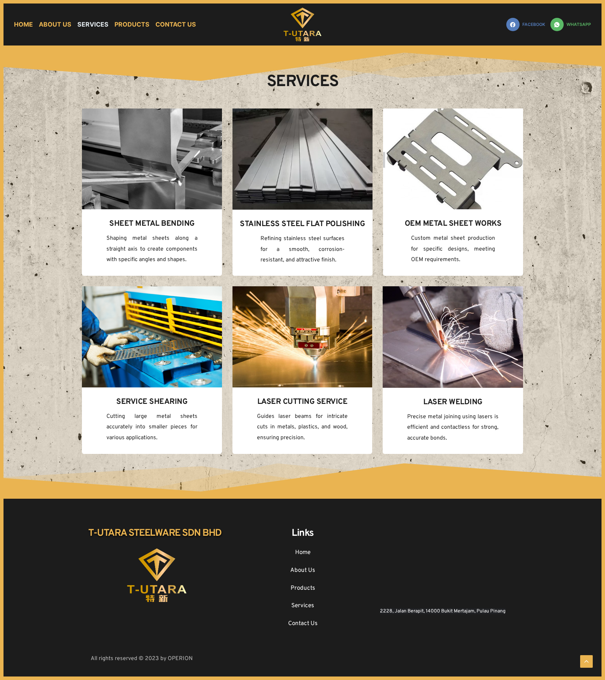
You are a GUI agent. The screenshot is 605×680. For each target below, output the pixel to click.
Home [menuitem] (23, 24)
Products (303, 588)
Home (303, 552)
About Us (302, 570)
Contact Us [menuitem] (175, 24)
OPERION (180, 658)
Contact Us (303, 624)
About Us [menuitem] (55, 24)
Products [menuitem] (131, 24)
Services (302, 606)
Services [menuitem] (93, 24)
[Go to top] (586, 661)
